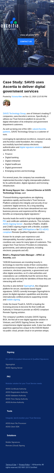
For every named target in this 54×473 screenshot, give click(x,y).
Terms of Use (11, 465)
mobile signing (13, 300)
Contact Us (26, 41)
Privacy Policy (24, 465)
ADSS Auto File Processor (16, 423)
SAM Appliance (29, 229)
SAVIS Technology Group (14, 113)
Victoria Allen (17, 96)
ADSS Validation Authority (16, 396)
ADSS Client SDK (12, 427)
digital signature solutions (31, 147)
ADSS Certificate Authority (16, 389)
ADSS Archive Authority (15, 402)
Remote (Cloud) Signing (15, 446)
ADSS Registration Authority (17, 392)
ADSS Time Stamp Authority (17, 399)
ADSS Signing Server (12, 224)
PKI (4, 221)
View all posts (27, 35)
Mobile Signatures (13, 442)
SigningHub (29, 286)
